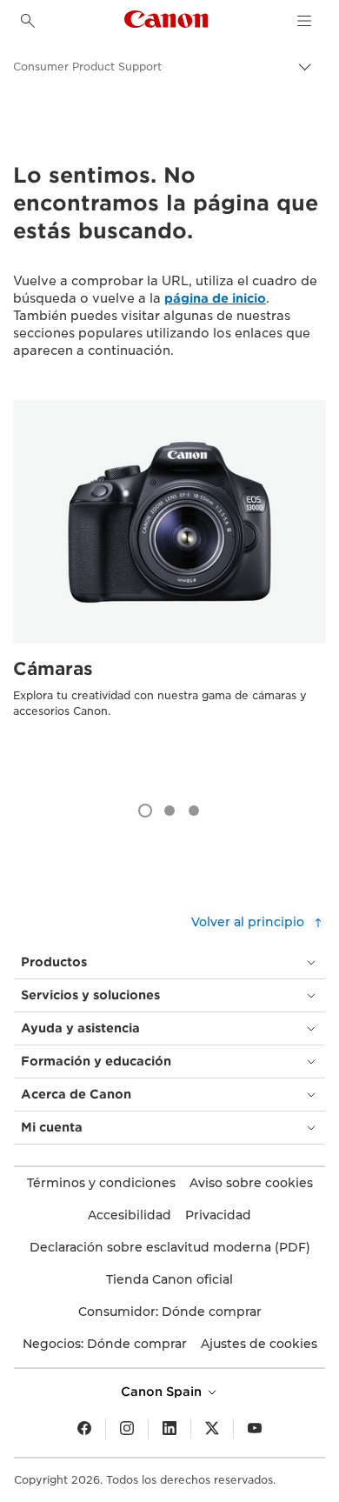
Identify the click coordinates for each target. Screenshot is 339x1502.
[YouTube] (254, 1429)
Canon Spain (163, 1392)
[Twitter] (212, 1429)
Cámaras (53, 668)
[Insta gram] (127, 1429)
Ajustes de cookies (259, 1344)
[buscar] (28, 21)
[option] (169, 592)
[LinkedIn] (169, 1429)
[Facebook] (84, 1429)
